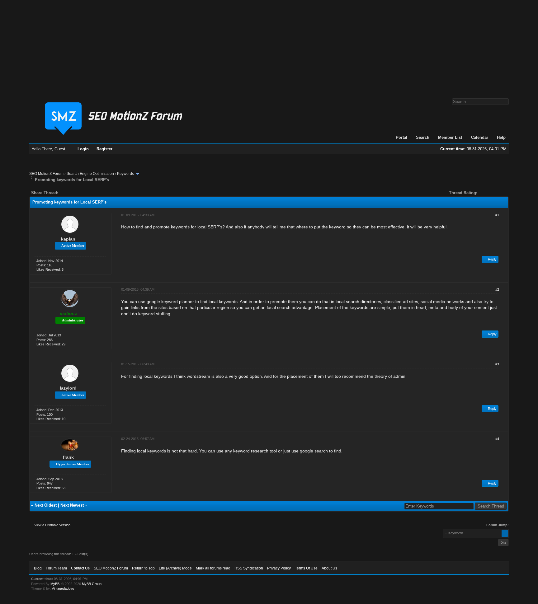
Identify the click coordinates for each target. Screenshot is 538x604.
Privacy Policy (279, 568)
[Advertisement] (269, 46)
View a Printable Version (52, 525)
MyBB (54, 584)
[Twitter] (68, 192)
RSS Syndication (248, 568)
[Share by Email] (92, 192)
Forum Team (56, 568)
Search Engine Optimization (90, 173)
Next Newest (72, 505)
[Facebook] (64, 192)
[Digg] (72, 192)
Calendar (479, 137)
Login (83, 149)
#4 (497, 439)
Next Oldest (46, 505)
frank (68, 457)
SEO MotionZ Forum (46, 173)
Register (104, 149)
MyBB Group (91, 584)
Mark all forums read (213, 568)
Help (501, 137)
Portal (401, 137)
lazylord (68, 388)
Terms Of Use (306, 568)
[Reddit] (81, 192)
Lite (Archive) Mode (175, 568)
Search (422, 137)
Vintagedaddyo (63, 588)
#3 (497, 364)
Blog (38, 568)
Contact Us (80, 568)
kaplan (68, 238)
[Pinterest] (88, 192)
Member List (450, 137)
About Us (329, 568)
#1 (497, 215)
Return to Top (143, 568)
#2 (497, 289)
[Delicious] (77, 192)
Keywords (125, 173)
